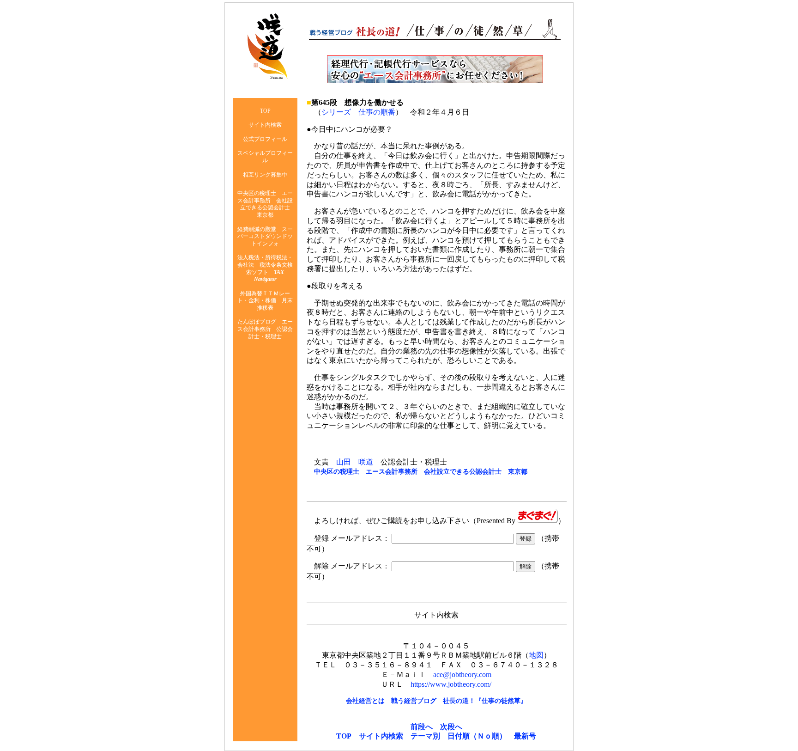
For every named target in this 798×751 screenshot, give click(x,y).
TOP (343, 736)
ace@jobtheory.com (462, 674)
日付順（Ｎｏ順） (477, 736)
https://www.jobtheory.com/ (451, 684)
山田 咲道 (354, 462)
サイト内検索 (381, 736)
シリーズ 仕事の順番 (358, 112)
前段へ (422, 727)
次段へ (451, 727)
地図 (536, 655)
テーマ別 (425, 736)
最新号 (525, 736)
